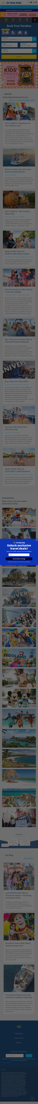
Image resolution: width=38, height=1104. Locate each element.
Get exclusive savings (19, 559)
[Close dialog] (37, 540)
